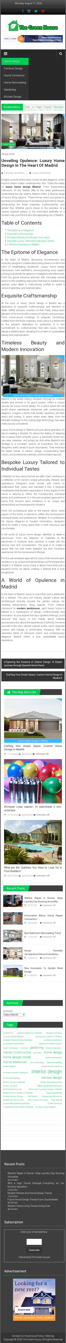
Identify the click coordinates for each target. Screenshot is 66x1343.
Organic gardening (54, 1093)
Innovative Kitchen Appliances (15, 1073)
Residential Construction (13, 1100)
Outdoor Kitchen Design (13, 1096)
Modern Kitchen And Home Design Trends (30, 1193)
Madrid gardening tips (12, 1089)
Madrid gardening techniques (49, 1086)
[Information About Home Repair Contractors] (13, 918)
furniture (24, 1048)
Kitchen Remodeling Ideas (51, 1082)
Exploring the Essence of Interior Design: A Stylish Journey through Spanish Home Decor (33, 664)
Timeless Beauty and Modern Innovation (28, 237)
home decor (37, 1053)
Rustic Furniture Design (38, 1100)
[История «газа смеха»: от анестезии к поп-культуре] (33, 781)
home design (53, 1052)
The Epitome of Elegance (20, 230)
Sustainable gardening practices (16, 1103)
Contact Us (18, 1336)
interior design (46, 1071)
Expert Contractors (10, 1048)
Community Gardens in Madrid (49, 1036)
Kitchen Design (12, 96)
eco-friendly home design (13, 1044)
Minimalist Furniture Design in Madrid (45, 1089)
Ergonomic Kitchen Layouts (50, 1044)
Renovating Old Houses (52, 1096)
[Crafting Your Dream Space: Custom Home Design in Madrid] (33, 720)
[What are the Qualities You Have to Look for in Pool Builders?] (33, 842)
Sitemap (49, 1336)
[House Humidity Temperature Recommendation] (13, 953)
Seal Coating (57, 1100)
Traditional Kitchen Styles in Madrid (18, 1107)
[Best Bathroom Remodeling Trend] (13, 935)
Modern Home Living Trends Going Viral (29, 1206)
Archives (8, 1011)
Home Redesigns (37, 1062)
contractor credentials (53, 1040)
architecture (8, 1033)
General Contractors (53, 1048)
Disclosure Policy (34, 1336)
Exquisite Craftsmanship (20, 234)
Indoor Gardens (9, 1066)
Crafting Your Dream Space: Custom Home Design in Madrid (34, 676)
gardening (36, 1047)
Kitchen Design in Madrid (14, 1082)
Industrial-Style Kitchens (51, 1066)
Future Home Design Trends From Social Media (33, 1199)
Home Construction (17, 1052)
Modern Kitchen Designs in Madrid (17, 1093)
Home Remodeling (15, 82)
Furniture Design (13, 68)
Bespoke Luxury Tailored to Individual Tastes (30, 241)
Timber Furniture (54, 1103)
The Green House (40, 1257)
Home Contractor (14, 75)
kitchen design (52, 1078)
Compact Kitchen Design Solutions (17, 1040)
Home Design (12, 61)
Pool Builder (33, 1096)
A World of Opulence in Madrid (23, 244)
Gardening (10, 89)
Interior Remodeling (11, 1078)
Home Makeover (15, 1062)
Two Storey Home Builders (45, 1107)
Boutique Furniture (54, 1033)
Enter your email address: (34, 1232)
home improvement (54, 1058)
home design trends (17, 1057)
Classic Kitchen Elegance (13, 1036)
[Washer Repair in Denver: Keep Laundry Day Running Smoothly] (13, 900)
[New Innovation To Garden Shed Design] (13, 970)
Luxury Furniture (10, 1086)
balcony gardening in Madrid (30, 1033)
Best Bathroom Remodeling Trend (42, 933)
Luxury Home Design (41, 173)
